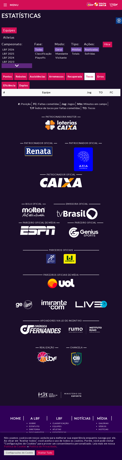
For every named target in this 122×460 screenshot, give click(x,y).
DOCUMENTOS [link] (36, 432)
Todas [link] (39, 49)
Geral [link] (58, 49)
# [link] (4, 92)
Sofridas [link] (90, 53)
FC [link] (111, 92)
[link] (96, 4)
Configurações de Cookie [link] (19, 452)
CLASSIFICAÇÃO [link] (61, 423)
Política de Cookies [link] (15, 446)
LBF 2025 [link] (8, 53)
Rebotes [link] (21, 76)
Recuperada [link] (75, 76)
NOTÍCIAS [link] (103, 429)
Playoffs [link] (40, 57)
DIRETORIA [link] (34, 429)
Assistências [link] (37, 76)
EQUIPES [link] (57, 426)
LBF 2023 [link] (8, 61)
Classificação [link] (43, 53)
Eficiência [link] (9, 85)
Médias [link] (76, 49)
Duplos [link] (23, 85)
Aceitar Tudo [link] (45, 452)
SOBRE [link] (32, 423)
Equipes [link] (9, 30)
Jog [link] (89, 92)
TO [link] (101, 92)
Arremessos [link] (56, 76)
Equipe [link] (46, 92)
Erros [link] (100, 76)
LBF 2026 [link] (8, 49)
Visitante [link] (61, 57)
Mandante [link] (61, 53)
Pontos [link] (7, 76)
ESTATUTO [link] (34, 426)
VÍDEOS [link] (102, 426)
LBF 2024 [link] (8, 57)
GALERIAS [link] (103, 423)
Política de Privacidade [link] (43, 446)
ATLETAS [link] (57, 429)
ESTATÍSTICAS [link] (59, 432)
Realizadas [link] (91, 49)
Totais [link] (76, 53)
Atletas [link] (8, 37)
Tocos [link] (89, 76)
